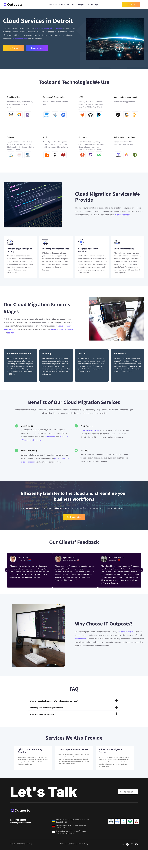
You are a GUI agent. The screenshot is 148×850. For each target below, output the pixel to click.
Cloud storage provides (90, 430)
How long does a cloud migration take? (46, 707)
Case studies (64, 4)
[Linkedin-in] (123, 844)
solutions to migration (126, 632)
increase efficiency (20, 38)
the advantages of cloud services (48, 28)
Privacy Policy (83, 844)
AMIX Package (92, 4)
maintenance (80, 639)
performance (50, 437)
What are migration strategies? (43, 714)
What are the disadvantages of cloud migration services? (54, 701)
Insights (81, 4)
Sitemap (29, 844)
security (10, 333)
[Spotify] (127, 844)
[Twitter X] (131, 844)
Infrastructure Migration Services (111, 751)
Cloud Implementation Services (74, 749)
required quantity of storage (61, 329)
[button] (74, 700)
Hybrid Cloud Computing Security (30, 751)
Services (50, 4)
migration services (122, 215)
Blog (74, 4)
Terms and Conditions (67, 844)
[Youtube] (136, 844)
